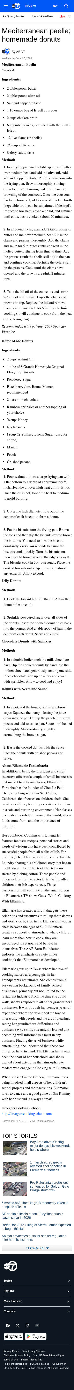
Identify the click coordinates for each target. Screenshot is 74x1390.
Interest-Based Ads (31, 1359)
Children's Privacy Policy (17, 1355)
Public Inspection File (15, 1364)
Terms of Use (11, 1359)
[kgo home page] (10, 1266)
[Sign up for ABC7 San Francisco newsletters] (37, 1326)
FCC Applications (39, 1364)
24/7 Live (30, 6)
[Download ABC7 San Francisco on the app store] (13, 1336)
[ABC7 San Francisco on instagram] (27, 1326)
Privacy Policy (11, 1351)
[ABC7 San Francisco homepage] (16, 5)
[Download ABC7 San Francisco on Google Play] (36, 1336)
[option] (17, 16)
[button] (5, 5)
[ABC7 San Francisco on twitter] (18, 1326)
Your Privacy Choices (33, 1351)
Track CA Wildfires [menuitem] (42, 16)
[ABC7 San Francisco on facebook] (8, 1326)
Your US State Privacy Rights (49, 1355)
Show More (35, 1248)
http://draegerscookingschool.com (27, 1113)
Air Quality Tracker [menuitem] (14, 16)
